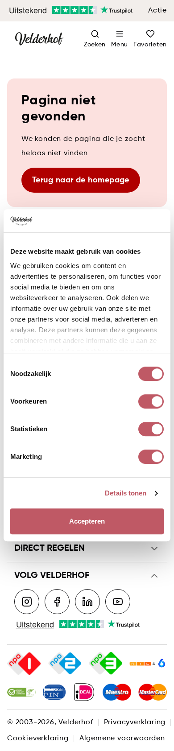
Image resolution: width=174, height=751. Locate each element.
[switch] (151, 402)
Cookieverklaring (38, 738)
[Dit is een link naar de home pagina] (39, 39)
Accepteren (87, 521)
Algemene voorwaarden (122, 738)
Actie (157, 10)
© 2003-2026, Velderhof (50, 722)
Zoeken (95, 44)
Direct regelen (49, 548)
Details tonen (125, 493)
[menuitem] (119, 39)
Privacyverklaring (135, 722)
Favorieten (150, 44)
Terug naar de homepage (80, 180)
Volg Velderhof (51, 575)
